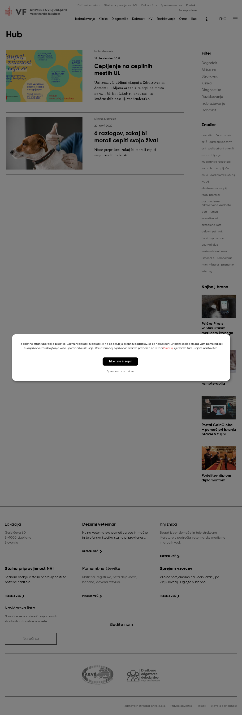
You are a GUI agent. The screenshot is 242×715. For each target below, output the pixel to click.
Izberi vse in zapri (120, 361)
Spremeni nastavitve (120, 371)
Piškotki (168, 348)
